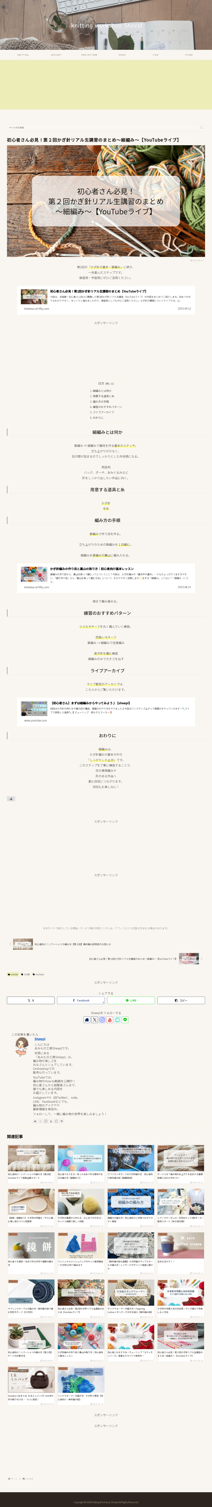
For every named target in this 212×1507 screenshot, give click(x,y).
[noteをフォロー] (117, 1019)
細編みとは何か (102, 391)
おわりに (98, 418)
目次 (101, 383)
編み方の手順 (101, 401)
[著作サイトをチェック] (87, 1019)
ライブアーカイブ (103, 412)
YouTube (39, 974)
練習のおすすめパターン (107, 407)
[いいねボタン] (11, 798)
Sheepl (39, 1038)
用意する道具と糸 (103, 396)
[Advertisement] (106, 86)
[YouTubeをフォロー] (109, 1019)
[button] (202, 127)
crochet (14, 974)
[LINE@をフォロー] (125, 1019)
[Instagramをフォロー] (102, 1019)
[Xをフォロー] (94, 1019)
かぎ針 (27, 974)
